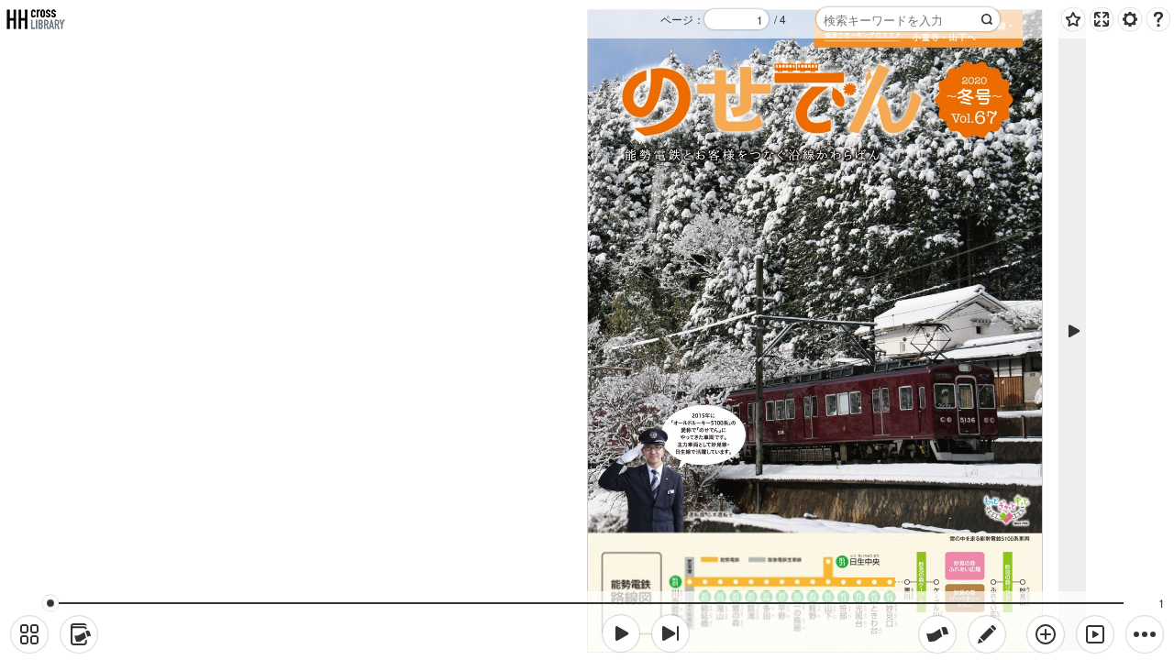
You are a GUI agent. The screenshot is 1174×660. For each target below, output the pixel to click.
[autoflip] (1095, 634)
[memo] (987, 634)
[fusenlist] (79, 634)
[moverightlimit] (670, 633)
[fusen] (937, 634)
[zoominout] (1045, 634)
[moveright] (621, 633)
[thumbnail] (29, 634)
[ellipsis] (1144, 634)
